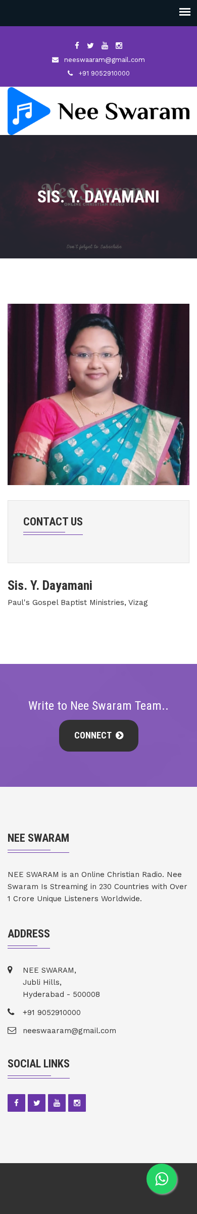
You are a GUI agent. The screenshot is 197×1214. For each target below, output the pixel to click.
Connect (93, 735)
